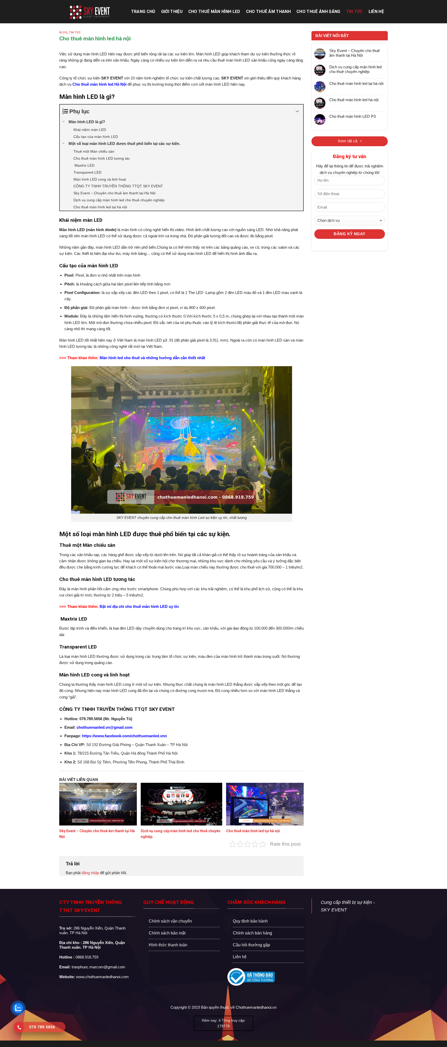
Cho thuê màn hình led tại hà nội (253, 831)
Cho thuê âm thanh (268, 11)
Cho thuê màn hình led (214, 11)
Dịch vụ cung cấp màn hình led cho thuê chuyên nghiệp (355, 69)
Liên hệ (376, 11)
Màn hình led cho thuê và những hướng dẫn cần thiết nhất (152, 358)
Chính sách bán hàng (252, 933)
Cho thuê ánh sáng (318, 11)
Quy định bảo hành (250, 921)
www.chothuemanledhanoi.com (102, 977)
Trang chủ (143, 11)
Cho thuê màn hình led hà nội (353, 100)
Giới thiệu (172, 11)
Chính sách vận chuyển (170, 921)
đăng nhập (90, 873)
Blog (63, 32)
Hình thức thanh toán (168, 945)
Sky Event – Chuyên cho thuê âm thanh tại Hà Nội (354, 52)
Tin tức (354, 11)
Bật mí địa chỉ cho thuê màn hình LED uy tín (139, 606)
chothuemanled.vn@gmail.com (104, 727)
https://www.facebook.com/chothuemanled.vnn (124, 736)
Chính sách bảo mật (167, 933)
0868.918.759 (87, 957)
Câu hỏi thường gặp (251, 945)
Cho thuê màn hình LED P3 (352, 116)
